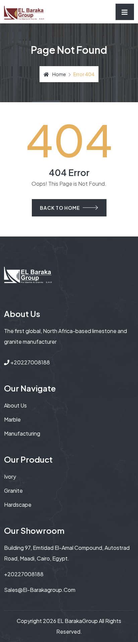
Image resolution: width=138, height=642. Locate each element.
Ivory (10, 476)
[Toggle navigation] (125, 12)
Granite (13, 490)
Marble (12, 419)
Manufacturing (22, 433)
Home (59, 74)
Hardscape (17, 504)
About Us (15, 405)
